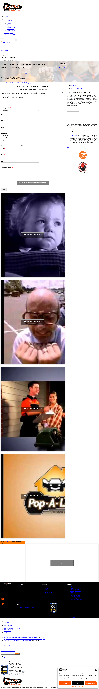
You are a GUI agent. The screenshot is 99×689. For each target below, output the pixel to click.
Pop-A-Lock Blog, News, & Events (12, 628)
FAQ (8, 26)
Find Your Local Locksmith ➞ (8, 651)
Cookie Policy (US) (75, 595)
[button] (96, 670)
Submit (3, 189)
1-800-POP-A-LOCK (6, 645)
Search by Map (10, 35)
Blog (8, 22)
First (1, 145)
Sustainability (73, 598)
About (5, 19)
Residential (6, 16)
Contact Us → (73, 85)
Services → (73, 87)
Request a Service (6, 46)
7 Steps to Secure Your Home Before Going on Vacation (17, 640)
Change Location (11, 34)
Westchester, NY (8, 33)
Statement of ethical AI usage (77, 599)
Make (3, 120)
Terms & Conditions (75, 596)
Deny (78, 683)
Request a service (28, 73)
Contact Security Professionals (27, 607)
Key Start (5, 137)
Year (2, 114)
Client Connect (49, 592)
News (71, 588)
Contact (9, 23)
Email (3, 148)
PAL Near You (10, 29)
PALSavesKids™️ (49, 591)
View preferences (90, 683)
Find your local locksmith (26, 609)
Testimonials (21, 83)
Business (6, 18)
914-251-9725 (4, 50)
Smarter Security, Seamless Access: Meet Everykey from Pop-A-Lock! (21, 637)
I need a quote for (6, 108)
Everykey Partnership (75, 591)
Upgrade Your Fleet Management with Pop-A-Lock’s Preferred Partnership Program (24, 639)
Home (46, 589)
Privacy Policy (81, 686)
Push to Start (6, 135)
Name (3, 140)
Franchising (10, 20)
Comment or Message (7, 167)
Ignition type (4, 133)
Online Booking (11, 30)
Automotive (7, 15)
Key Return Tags (74, 589)
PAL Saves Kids (11, 27)
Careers (9, 24)
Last (22, 145)
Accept (65, 683)
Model (3, 127)
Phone (3, 155)
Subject (3, 161)
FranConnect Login (50, 593)
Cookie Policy (74, 686)
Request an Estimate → (76, 88)
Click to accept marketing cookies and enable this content (32, 183)
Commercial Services (9, 624)
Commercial (15, 83)
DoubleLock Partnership (76, 592)
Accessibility (7, 632)
